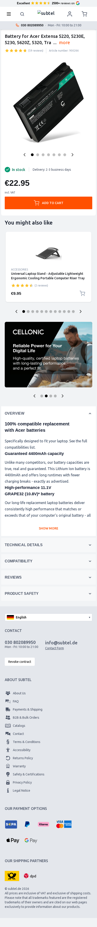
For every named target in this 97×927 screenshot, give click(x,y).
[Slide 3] (32, 311)
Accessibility (21, 750)
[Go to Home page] (46, 13)
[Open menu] (10, 14)
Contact (18, 734)
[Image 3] (43, 154)
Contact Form (54, 648)
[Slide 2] (28, 311)
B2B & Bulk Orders (26, 717)
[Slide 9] (60, 311)
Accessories (19, 269)
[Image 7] (64, 154)
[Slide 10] (64, 311)
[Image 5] (54, 154)
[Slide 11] (69, 311)
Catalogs (19, 725)
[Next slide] (80, 311)
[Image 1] (32, 154)
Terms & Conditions (26, 742)
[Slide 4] (37, 311)
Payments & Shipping (27, 709)
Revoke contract (19, 661)
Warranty (19, 766)
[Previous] (25, 155)
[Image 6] (59, 154)
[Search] (22, 14)
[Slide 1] (23, 311)
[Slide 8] (55, 311)
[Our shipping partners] (12, 875)
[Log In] (70, 14)
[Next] (72, 155)
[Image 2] (37, 154)
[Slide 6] (46, 311)
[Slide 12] (73, 311)
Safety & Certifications (28, 774)
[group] (16, 50)
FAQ (16, 701)
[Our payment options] (11, 824)
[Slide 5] (41, 311)
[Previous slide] (16, 311)
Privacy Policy (22, 782)
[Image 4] (48, 154)
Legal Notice (21, 790)
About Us (19, 693)
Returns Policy (23, 758)
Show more (48, 528)
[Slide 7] (50, 311)
